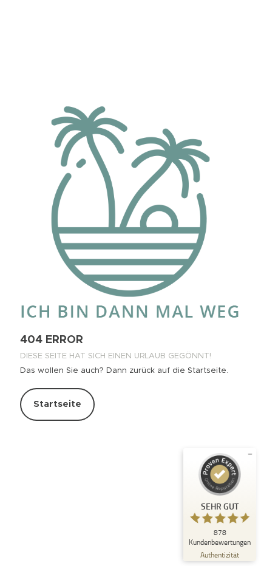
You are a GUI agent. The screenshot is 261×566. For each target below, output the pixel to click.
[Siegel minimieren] (250, 454)
